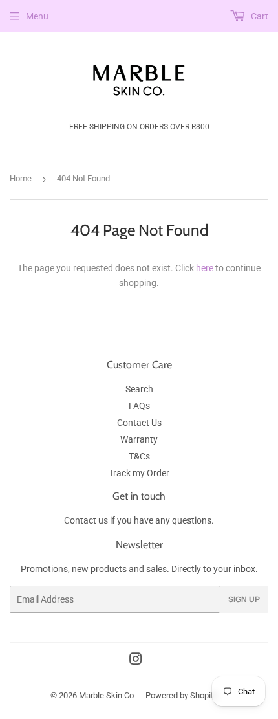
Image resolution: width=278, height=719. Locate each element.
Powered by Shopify (181, 695)
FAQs (139, 406)
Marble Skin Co (106, 695)
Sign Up (244, 599)
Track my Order (139, 473)
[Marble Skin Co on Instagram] (135, 661)
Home (21, 178)
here (204, 268)
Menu (37, 16)
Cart (258, 16)
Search (139, 389)
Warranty (139, 439)
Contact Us (139, 422)
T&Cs (139, 456)
